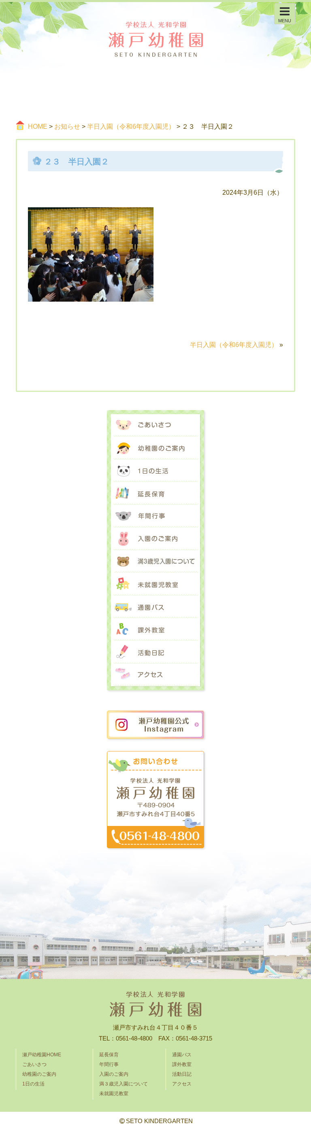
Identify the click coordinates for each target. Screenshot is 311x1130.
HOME (37, 126)
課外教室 (155, 629)
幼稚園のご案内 (155, 448)
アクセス (155, 675)
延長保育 (155, 493)
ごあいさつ (155, 425)
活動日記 (155, 652)
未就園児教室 (155, 584)
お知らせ (67, 126)
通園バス (155, 607)
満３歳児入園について (155, 561)
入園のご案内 (155, 539)
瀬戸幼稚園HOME (41, 1055)
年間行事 (155, 516)
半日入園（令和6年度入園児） (131, 126)
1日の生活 (155, 471)
